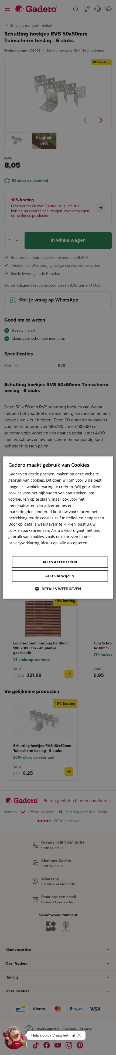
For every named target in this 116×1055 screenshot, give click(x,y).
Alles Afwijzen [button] (60, 575)
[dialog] (58, 527)
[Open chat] (15, 1040)
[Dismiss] (79, 1035)
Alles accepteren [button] (60, 562)
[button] (58, 589)
